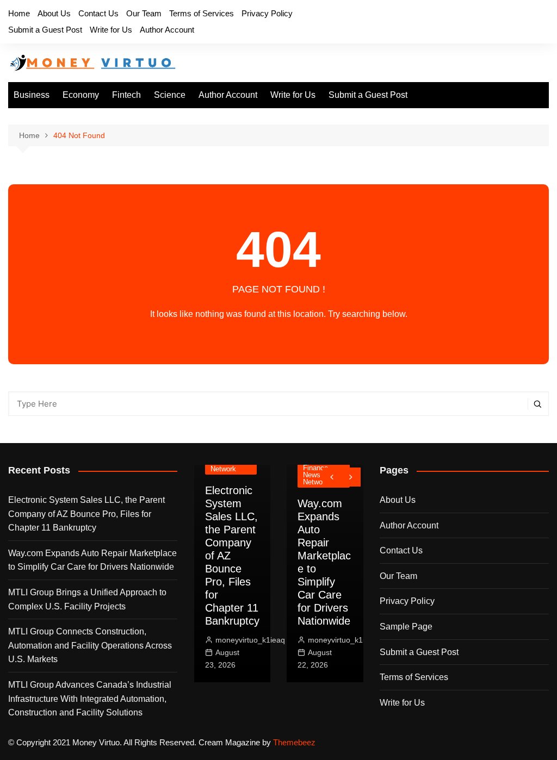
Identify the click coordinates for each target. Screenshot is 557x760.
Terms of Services (201, 13)
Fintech (126, 94)
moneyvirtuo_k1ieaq (250, 640)
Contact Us (98, 13)
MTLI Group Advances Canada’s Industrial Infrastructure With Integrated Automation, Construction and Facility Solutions (89, 698)
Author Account (167, 29)
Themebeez (294, 742)
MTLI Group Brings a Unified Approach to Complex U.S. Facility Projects (87, 599)
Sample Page (406, 626)
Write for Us (111, 29)
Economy (81, 94)
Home (19, 13)
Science (169, 94)
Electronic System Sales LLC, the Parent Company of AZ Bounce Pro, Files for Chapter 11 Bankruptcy (86, 513)
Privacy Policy (267, 13)
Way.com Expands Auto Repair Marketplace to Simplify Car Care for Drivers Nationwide (92, 560)
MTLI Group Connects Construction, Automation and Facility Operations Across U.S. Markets (90, 645)
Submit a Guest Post (45, 29)
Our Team (144, 13)
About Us (54, 13)
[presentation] (332, 477)
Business (31, 94)
